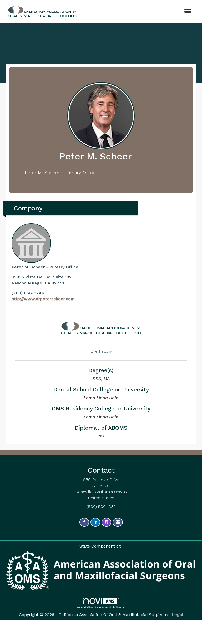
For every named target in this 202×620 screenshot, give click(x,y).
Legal (177, 614)
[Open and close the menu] (132, 11)
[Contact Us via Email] (118, 522)
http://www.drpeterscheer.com (43, 298)
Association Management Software (101, 607)
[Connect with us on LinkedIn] (95, 522)
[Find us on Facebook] (84, 522)
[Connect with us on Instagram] (106, 522)
